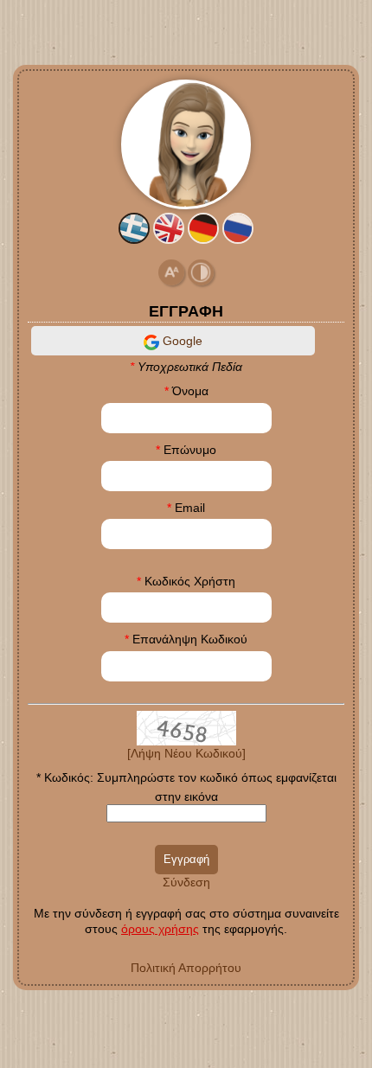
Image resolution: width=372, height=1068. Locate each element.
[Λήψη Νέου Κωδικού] (186, 726)
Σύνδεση (186, 882)
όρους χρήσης (160, 929)
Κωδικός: (68, 777)
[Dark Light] (201, 271)
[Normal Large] (171, 271)
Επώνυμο (190, 450)
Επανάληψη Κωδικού (189, 639)
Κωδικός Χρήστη (189, 581)
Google (180, 341)
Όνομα (190, 391)
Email (190, 508)
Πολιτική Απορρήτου (186, 968)
